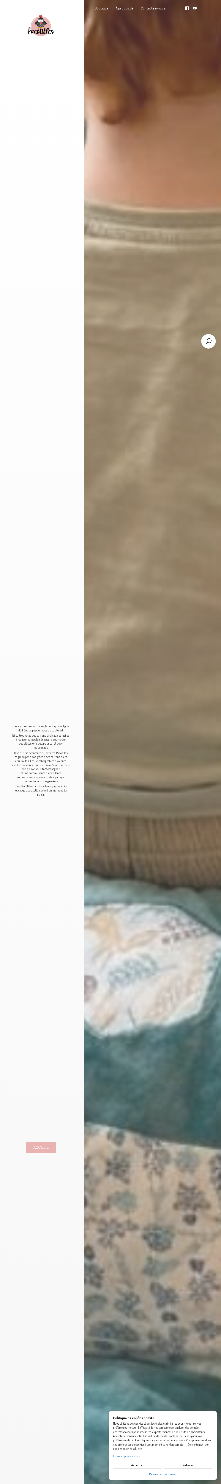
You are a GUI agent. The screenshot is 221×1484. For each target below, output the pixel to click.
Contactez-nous (153, 8)
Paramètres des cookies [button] (162, 1474)
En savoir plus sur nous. (126, 1456)
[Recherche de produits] (208, 341)
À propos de (125, 8)
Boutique (102, 8)
